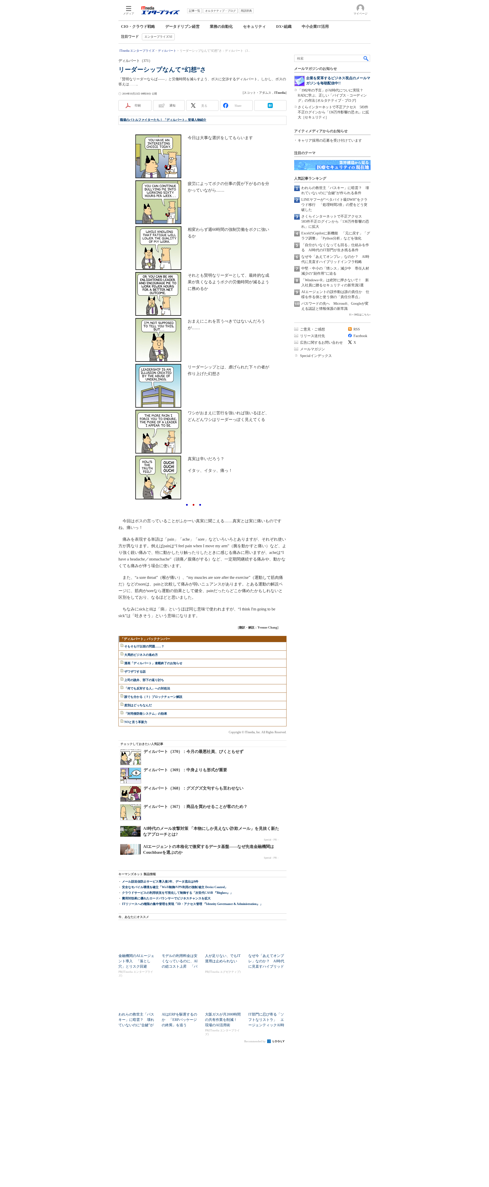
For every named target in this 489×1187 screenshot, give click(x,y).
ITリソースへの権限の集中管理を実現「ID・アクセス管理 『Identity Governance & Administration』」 (192, 904)
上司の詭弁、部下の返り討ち (144, 680)
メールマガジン (312, 349)
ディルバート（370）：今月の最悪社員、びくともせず (193, 751)
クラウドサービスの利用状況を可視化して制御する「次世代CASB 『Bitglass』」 (177, 893)
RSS (357, 329)
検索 (366, 58)
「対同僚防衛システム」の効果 (145, 713)
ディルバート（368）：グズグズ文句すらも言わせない (193, 788)
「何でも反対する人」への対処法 (147, 688)
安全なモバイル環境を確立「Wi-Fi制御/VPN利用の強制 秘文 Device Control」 (175, 887)
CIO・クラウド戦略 (138, 26)
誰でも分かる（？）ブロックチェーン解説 (153, 697)
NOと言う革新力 (135, 722)
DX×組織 (284, 26)
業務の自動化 (221, 26)
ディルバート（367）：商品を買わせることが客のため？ (196, 806)
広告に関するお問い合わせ (321, 342)
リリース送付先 (312, 336)
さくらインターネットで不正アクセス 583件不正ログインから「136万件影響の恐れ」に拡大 (335, 222)
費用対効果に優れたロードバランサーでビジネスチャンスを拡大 (166, 898)
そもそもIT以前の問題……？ (144, 646)
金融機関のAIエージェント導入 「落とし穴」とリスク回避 (136, 961)
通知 (172, 105)
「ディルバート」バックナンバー (145, 639)
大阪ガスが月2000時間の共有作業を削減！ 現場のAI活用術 (223, 1019)
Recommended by (255, 1041)
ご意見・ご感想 (312, 329)
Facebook (360, 336)
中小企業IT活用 (315, 26)
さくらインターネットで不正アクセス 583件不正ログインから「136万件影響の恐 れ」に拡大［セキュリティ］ (333, 112)
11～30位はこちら (359, 314)
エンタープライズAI (158, 36)
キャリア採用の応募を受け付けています (330, 140)
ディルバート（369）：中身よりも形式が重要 (185, 770)
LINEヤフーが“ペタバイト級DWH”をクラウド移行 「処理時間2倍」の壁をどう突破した (334, 205)
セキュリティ (254, 26)
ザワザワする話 (135, 671)
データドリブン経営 (182, 26)
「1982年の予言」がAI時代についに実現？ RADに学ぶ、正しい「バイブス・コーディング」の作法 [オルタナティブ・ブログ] (332, 95)
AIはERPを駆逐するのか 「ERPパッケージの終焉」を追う (179, 1019)
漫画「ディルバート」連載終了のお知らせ (153, 663)
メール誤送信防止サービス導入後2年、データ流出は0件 (160, 881)
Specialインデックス (316, 356)
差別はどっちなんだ (138, 705)
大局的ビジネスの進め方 (141, 655)
